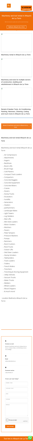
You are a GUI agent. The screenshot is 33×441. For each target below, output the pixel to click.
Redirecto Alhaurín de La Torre (16, 27)
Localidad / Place (9, 388)
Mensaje (8, 404)
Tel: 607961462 (26, 7)
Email (7, 393)
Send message (10, 426)
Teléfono (8, 399)
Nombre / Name (9, 382)
